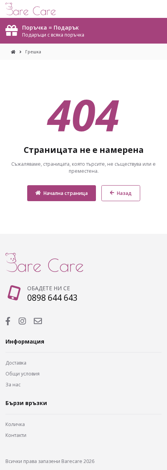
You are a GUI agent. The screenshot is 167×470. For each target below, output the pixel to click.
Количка (15, 424)
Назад (124, 193)
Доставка (15, 363)
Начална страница (65, 193)
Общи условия (22, 373)
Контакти (15, 435)
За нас (13, 384)
